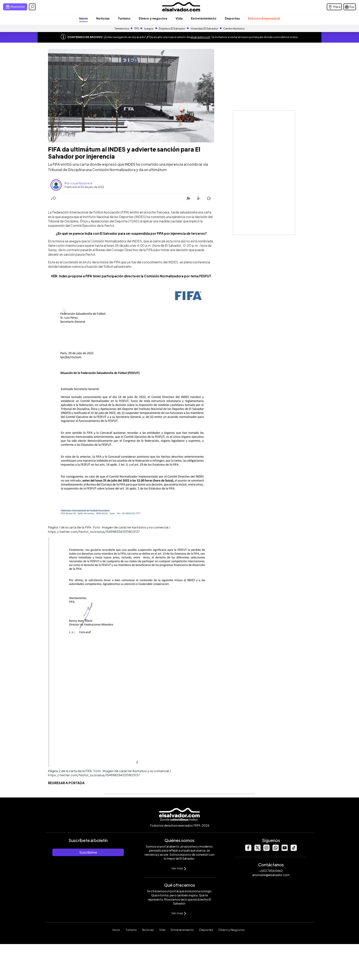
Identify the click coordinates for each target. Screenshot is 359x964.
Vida (179, 18)
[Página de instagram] (266, 850)
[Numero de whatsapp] (275, 850)
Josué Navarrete (81, 183)
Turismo (124, 18)
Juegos (149, 28)
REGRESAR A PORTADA (66, 783)
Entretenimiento (203, 18)
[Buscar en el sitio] (32, 7)
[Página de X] (257, 850)
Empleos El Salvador (172, 28)
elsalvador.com (200, 37)
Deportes (232, 18)
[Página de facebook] (248, 850)
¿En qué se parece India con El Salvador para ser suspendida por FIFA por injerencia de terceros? (131, 233)
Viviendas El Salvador (204, 28)
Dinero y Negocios (232, 930)
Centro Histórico (234, 28)
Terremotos (121, 28)
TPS (136, 28)
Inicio (83, 18)
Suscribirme (88, 852)
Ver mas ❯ (178, 868)
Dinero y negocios (153, 18)
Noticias (102, 18)
